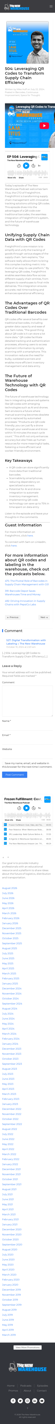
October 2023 (10, 1058)
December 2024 (11, 988)
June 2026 (8, 898)
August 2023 (9, 1068)
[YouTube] (18, 787)
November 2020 (11, 1234)
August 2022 (9, 1129)
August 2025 (9, 948)
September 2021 (11, 1184)
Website (7, 749)
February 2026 (10, 918)
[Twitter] (7, 787)
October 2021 (10, 1179)
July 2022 (7, 1134)
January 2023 (10, 1104)
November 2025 (11, 933)
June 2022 (8, 1139)
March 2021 (9, 1214)
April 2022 (8, 1149)
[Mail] (22, 787)
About (27, 1390)
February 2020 (10, 1279)
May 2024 (8, 1023)
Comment (8, 682)
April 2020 (8, 1269)
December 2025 (11, 928)
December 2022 (11, 1109)
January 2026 (10, 923)
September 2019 (11, 1304)
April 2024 (8, 1028)
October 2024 (10, 998)
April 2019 (8, 1329)
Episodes (42, 1385)
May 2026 (7, 903)
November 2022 (11, 1114)
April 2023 (8, 1088)
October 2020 (10, 1239)
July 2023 (7, 1073)
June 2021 (8, 1199)
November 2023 (11, 1053)
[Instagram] (10, 787)
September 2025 (12, 943)
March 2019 (9, 1335)
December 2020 (11, 1229)
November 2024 (11, 993)
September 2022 (12, 1124)
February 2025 (10, 978)
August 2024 (9, 1008)
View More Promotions (27, 1347)
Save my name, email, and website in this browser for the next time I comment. (27, 765)
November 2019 (11, 1294)
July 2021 (7, 1194)
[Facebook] (3, 787)
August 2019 (9, 1309)
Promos (13, 1390)
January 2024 (10, 1043)
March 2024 (9, 1033)
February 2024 (10, 1038)
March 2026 (9, 913)
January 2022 (10, 1164)
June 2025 (8, 958)
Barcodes (20, 92)
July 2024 (7, 1013)
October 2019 (10, 1299)
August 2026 (9, 888)
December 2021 (11, 1169)
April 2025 (8, 968)
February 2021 (10, 1219)
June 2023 (8, 1078)
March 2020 (9, 1274)
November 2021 (11, 1174)
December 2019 (11, 1289)
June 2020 (8, 1259)
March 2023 (9, 1094)
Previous (13, 617)
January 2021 (9, 1224)
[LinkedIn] (14, 787)
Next (43, 617)
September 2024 (12, 1003)
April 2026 (8, 908)
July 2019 (7, 1314)
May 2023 (7, 1084)
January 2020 (10, 1284)
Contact (42, 1390)
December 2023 (11, 1048)
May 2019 (7, 1324)
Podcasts (25, 1385)
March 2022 (9, 1154)
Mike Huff (22, 89)
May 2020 (8, 1264)
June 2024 (8, 1018)
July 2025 (7, 953)
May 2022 (7, 1144)
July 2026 (7, 893)
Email (6, 735)
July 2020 (7, 1254)
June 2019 (8, 1319)
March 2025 (9, 973)
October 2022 (10, 1119)
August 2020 (9, 1249)
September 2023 (12, 1063)
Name (6, 721)
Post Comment (15, 774)
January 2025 (10, 983)
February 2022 (10, 1159)
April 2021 (8, 1209)
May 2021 (7, 1204)
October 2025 (10, 938)
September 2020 (12, 1244)
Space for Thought (30, 95)
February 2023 (10, 1099)
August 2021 (9, 1189)
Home (11, 1385)
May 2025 (7, 963)
